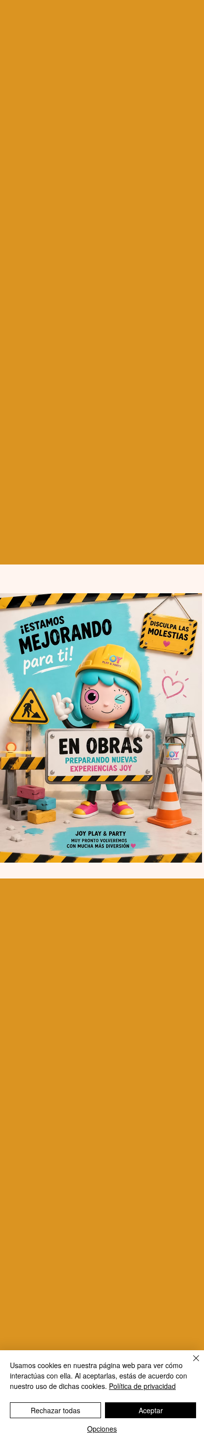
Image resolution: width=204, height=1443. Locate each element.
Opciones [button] (102, 1429)
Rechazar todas (55, 1410)
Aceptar (151, 1410)
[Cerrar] (190, 1364)
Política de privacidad (142, 1386)
